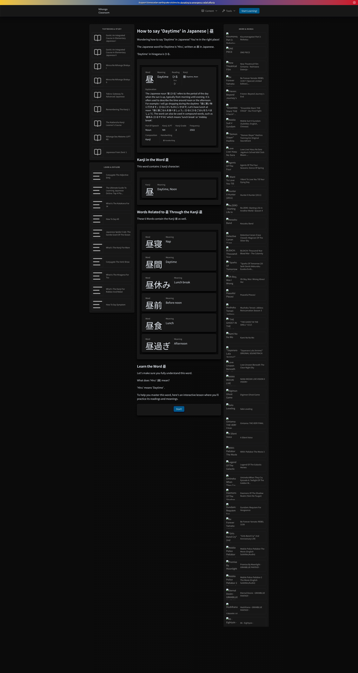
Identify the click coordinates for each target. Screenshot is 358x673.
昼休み (158, 284)
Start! (179, 409)
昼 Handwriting (169, 140)
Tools (229, 10)
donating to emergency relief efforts (197, 2)
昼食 (153, 325)
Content (209, 10)
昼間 (153, 264)
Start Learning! (249, 10)
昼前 (153, 305)
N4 (163, 129)
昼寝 (153, 243)
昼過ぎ (158, 345)
